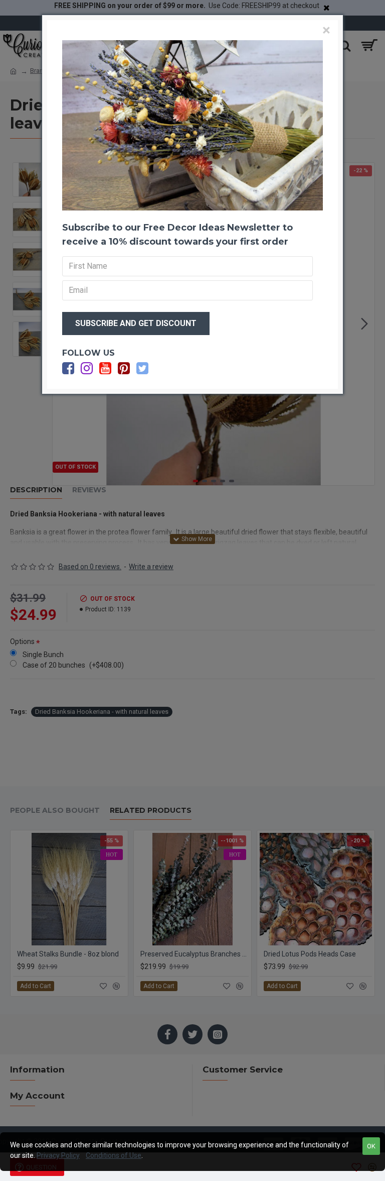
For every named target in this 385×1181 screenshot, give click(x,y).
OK (371, 1146)
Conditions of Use (113, 1155)
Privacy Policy (58, 1155)
